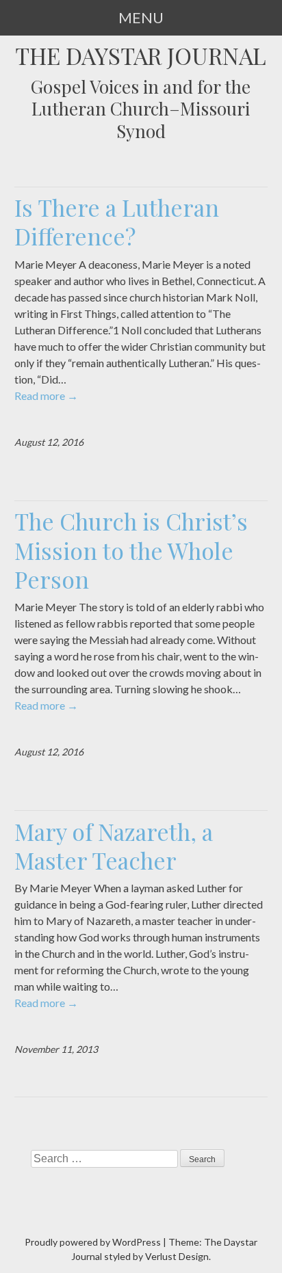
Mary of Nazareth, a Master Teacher (113, 845)
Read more (46, 395)
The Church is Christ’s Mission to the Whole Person (131, 549)
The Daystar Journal (140, 55)
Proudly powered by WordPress (93, 1242)
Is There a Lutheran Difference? (116, 221)
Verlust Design (177, 1256)
